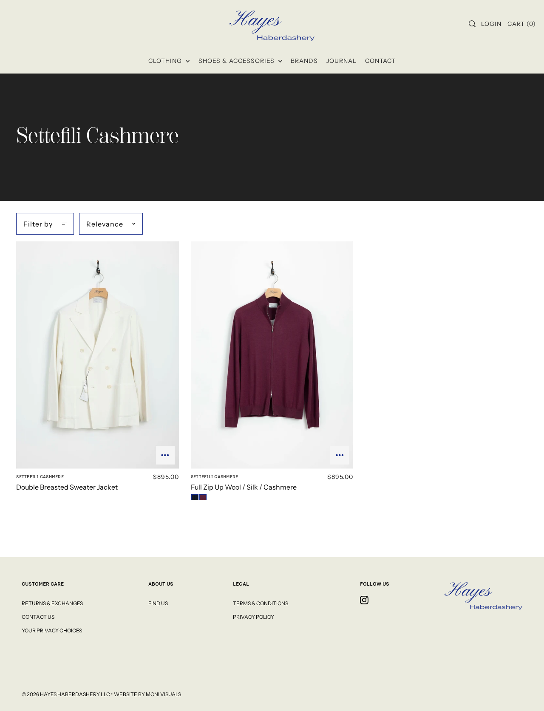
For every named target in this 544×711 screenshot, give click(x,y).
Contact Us (38, 617)
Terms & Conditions (260, 603)
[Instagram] (364, 600)
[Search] (472, 23)
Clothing (166, 61)
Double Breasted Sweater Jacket (67, 487)
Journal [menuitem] (341, 61)
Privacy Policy (253, 617)
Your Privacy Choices (52, 630)
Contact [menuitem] (380, 61)
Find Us (158, 603)
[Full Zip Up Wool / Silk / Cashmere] (272, 355)
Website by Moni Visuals (147, 694)
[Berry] (203, 497)
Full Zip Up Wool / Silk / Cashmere (244, 487)
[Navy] (195, 497)
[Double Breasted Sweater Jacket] (97, 355)
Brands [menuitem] (304, 61)
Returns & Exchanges (52, 603)
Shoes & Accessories (237, 61)
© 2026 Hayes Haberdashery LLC (66, 694)
